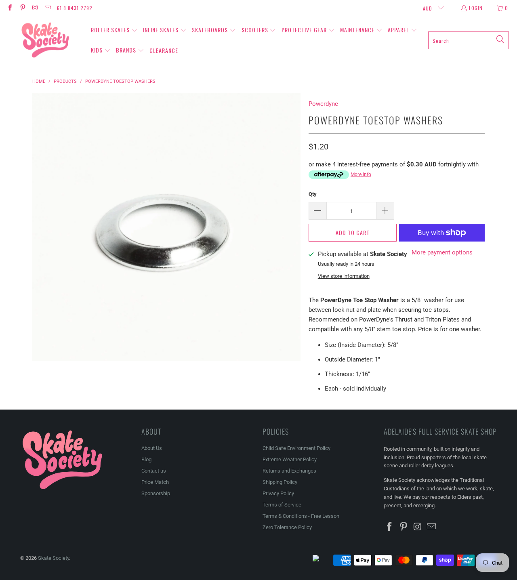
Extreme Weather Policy (290, 459)
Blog (146, 459)
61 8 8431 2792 (74, 7)
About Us (151, 448)
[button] (114, 30)
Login (476, 7)
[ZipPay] (322, 560)
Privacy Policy (278, 493)
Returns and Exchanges (289, 471)
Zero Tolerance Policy (287, 527)
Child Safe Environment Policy (296, 448)
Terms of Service (282, 505)
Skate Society (53, 558)
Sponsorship (155, 493)
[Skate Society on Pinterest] (22, 7)
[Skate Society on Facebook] (9, 7)
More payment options (442, 252)
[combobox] (468, 40)
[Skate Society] (45, 40)
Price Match (155, 482)
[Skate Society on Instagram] (35, 7)
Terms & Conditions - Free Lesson (301, 516)
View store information (344, 276)
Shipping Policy (280, 482)
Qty (313, 194)
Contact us (153, 471)
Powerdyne (323, 103)
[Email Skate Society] (47, 7)
